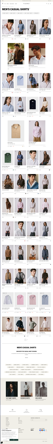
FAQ (18, 419)
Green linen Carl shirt (30, 333)
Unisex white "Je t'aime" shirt (6, 36)
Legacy (19, 428)
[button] (3, 3)
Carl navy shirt (18, 333)
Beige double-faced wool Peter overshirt (7, 285)
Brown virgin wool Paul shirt (31, 36)
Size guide (7, 419)
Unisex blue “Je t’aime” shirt (6, 113)
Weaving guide (7, 424)
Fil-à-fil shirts (41, 367)
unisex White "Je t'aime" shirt (31, 285)
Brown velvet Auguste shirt (43, 285)
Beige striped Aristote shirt (31, 214)
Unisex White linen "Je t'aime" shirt (19, 238)
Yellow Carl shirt (42, 113)
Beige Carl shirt (11, 143)
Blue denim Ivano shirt (31, 90)
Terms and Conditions (21, 429)
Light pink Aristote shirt (43, 214)
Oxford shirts (5, 13)
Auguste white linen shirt (31, 261)
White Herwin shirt (42, 333)
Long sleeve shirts (28, 13)
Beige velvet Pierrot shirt (6, 261)
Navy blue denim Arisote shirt (31, 113)
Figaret (46, 441)
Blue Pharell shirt (17, 167)
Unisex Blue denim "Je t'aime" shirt (32, 190)
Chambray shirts (35, 364)
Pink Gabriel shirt (17, 309)
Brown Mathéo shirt (7, 214)
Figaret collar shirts (26, 369)
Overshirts (36, 13)
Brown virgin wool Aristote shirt (19, 190)
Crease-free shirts (30, 367)
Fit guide (7, 420)
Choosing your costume (30, 374)
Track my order (20, 421)
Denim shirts (12, 13)
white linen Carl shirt (6, 333)
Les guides (41, 374)
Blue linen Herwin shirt (17, 36)
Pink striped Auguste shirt (31, 309)
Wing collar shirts (14, 369)
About (7, 428)
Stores (49, 0)
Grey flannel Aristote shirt (18, 285)
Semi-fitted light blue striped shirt (19, 113)
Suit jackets (12, 374)
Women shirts (16, 364)
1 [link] (25, 339)
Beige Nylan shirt (18, 261)
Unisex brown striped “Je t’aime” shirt (45, 90)
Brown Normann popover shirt (12, 66)
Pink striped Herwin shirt (32, 143)
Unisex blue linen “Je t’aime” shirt (44, 36)
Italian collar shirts (38, 369)
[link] (26, 1)
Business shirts (25, 398)
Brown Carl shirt (42, 167)
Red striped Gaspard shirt (18, 214)
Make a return (20, 420)
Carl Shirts (38, 398)
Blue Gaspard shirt (18, 90)
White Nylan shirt (33, 66)
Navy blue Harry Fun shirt (6, 309)
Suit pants (20, 374)
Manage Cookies (20, 432)
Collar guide (7, 421)
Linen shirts (20, 13)
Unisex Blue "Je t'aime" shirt (6, 90)
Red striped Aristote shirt (6, 238)
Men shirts (8, 364)
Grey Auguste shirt (43, 238)
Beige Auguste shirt (42, 190)
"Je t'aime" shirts (11, 398)
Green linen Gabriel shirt (6, 167)
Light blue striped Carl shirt (31, 238)
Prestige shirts (20, 367)
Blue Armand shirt (44, 309)
